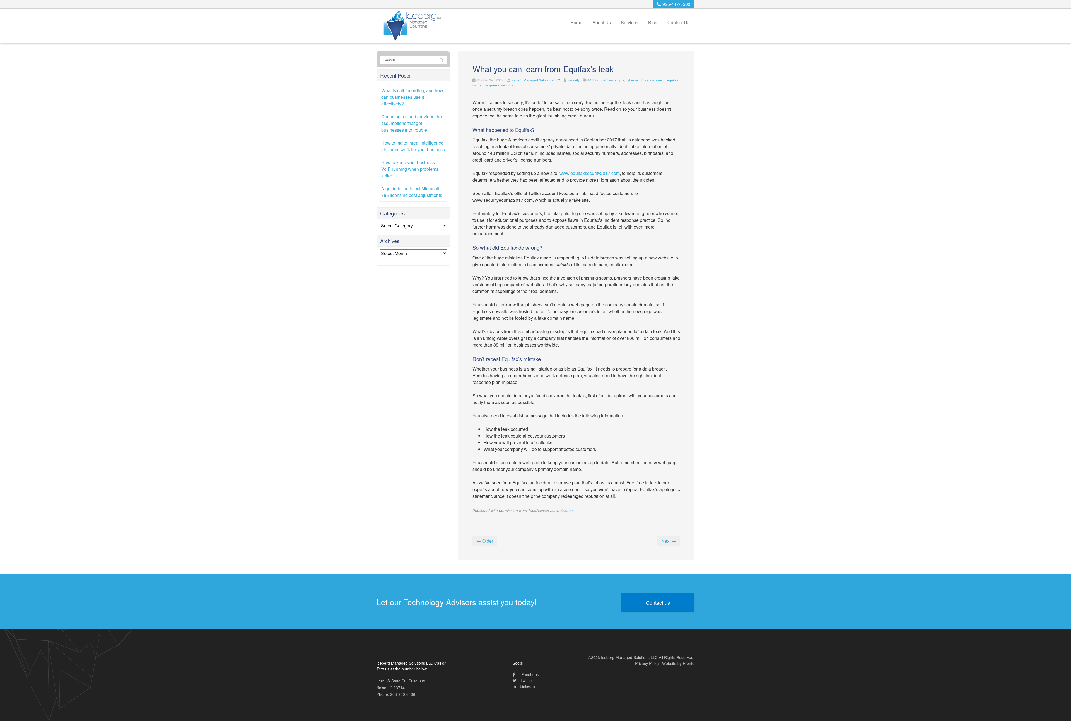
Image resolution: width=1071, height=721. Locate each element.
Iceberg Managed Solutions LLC (535, 80)
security (507, 85)
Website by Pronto (678, 663)
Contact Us (678, 22)
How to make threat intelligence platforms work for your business (413, 146)
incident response (486, 85)
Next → (668, 541)
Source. (567, 510)
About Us (601, 22)
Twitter (525, 680)
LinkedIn (527, 686)
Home (576, 22)
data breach (656, 80)
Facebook (529, 674)
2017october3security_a (605, 80)
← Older (485, 541)
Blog (652, 22)
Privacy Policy (647, 663)
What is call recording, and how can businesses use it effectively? (412, 97)
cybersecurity (636, 80)
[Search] (441, 60)
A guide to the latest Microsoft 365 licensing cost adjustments (411, 191)
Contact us (658, 602)
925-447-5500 (675, 4)
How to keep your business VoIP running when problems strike (409, 169)
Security (573, 80)
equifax (672, 80)
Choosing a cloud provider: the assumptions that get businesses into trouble (411, 123)
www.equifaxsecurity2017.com (589, 173)
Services (629, 22)
